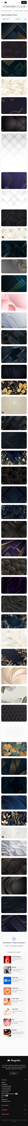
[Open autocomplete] (3, 6)
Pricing (18, 2)
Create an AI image (7, 10)
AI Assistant (4, 1084)
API (2, 1097)
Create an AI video (19, 10)
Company (4, 1109)
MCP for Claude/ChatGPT (9, 1093)
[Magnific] (14, 1061)
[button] (14, 1073)
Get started (5, 1105)
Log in (24, 2)
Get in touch (5, 1114)
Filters (19, 19)
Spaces (3, 1082)
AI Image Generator (6, 1086)
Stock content (5, 1092)
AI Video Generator (6, 1088)
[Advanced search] (25, 19)
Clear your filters (17, 946)
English (14, 1073)
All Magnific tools (6, 1101)
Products (4, 1080)
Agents (5, 1095)
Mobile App (4, 1099)
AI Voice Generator (6, 1090)
